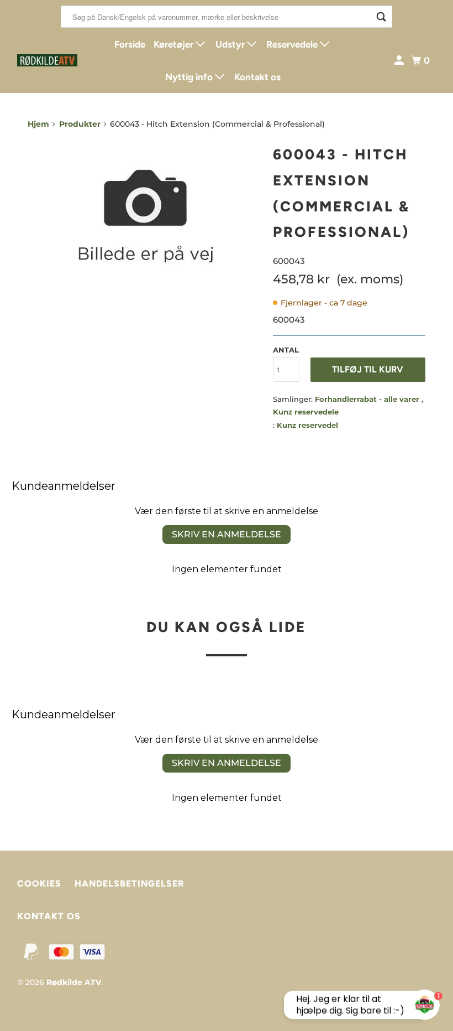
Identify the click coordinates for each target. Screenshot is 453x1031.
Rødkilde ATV (73, 982)
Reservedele (293, 44)
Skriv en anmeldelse (226, 534)
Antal (286, 349)
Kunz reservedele (306, 411)
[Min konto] (400, 60)
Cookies (39, 883)
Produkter (80, 124)
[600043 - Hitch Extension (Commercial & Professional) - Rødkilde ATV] (145, 217)
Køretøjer (175, 44)
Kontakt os (257, 76)
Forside (129, 44)
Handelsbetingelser (129, 883)
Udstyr (231, 44)
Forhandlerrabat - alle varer (368, 399)
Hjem (38, 124)
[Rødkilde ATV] (47, 60)
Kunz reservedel (307, 425)
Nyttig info (190, 76)
